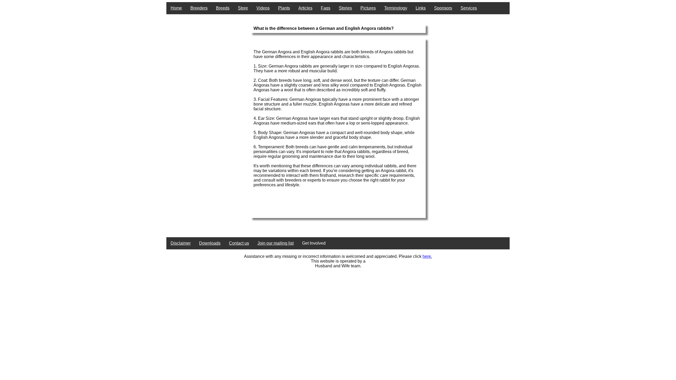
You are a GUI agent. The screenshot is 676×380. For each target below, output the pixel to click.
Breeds (222, 8)
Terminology (395, 8)
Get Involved (314, 243)
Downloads (209, 243)
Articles (305, 8)
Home (176, 8)
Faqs (325, 8)
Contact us (239, 243)
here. (427, 256)
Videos (263, 8)
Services (469, 8)
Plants (284, 8)
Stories (345, 8)
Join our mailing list (275, 243)
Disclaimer (181, 243)
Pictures (368, 8)
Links (421, 8)
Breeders (199, 8)
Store (243, 8)
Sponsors (443, 8)
